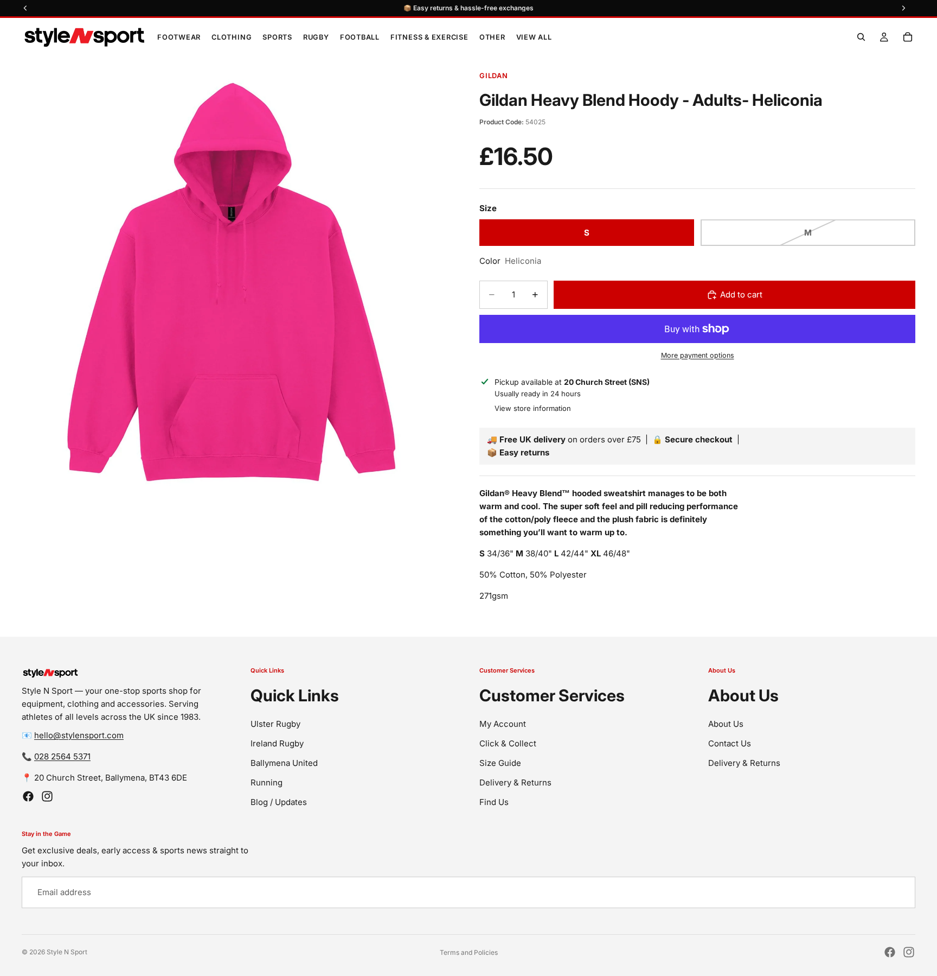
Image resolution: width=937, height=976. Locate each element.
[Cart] (908, 37)
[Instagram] (47, 796)
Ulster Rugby (275, 724)
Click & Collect (507, 743)
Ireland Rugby (277, 743)
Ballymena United (284, 763)
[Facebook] (28, 796)
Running (267, 782)
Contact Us (729, 743)
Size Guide (500, 763)
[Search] (861, 37)
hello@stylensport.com (79, 735)
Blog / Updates (279, 802)
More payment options (697, 355)
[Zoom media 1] (229, 285)
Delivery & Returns (515, 782)
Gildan (493, 76)
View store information (533, 408)
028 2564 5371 (62, 756)
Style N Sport (67, 952)
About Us (725, 724)
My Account (502, 724)
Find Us (494, 802)
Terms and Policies (469, 952)
